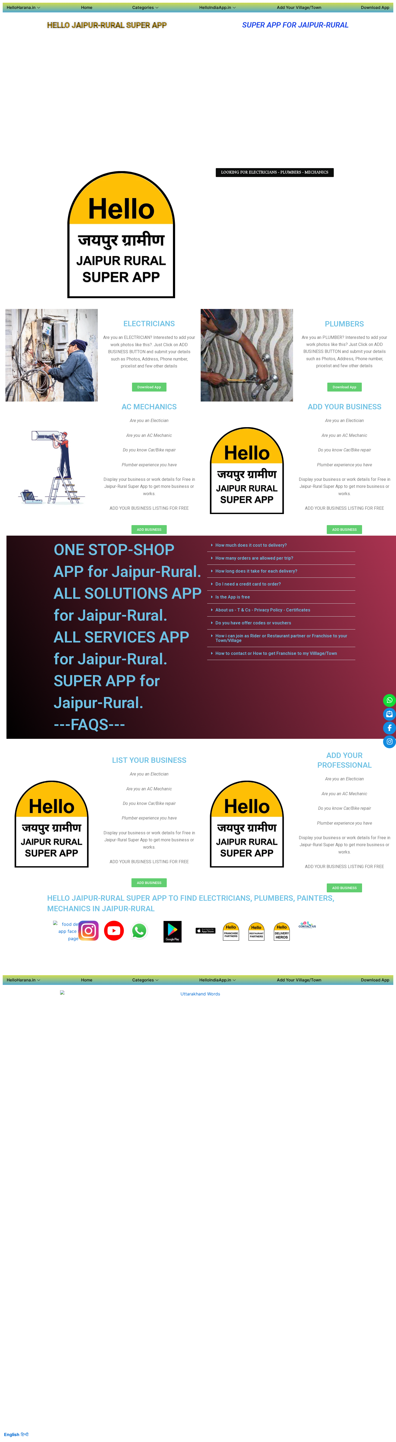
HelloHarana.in (21, 7)
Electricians (149, 323)
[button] (281, 545)
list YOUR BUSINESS (149, 760)
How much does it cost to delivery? (251, 545)
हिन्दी (25, 1434)
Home (86, 7)
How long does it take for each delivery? (256, 571)
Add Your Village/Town (299, 7)
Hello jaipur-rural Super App (107, 25)
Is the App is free (233, 597)
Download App (375, 7)
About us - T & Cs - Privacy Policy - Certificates (263, 610)
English (11, 1434)
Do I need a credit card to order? (248, 584)
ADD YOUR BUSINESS (344, 406)
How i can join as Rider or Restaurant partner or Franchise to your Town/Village (281, 638)
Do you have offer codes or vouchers (253, 622)
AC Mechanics (149, 406)
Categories (143, 7)
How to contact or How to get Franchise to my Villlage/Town (276, 653)
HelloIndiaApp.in (215, 7)
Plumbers (344, 323)
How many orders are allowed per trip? (254, 558)
